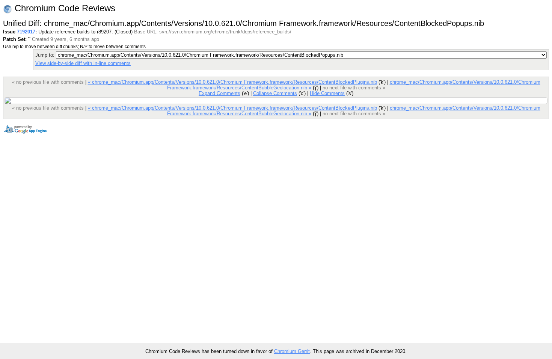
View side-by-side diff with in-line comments (83, 63)
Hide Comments (327, 93)
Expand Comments (219, 93)
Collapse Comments (275, 93)
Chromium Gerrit (292, 351)
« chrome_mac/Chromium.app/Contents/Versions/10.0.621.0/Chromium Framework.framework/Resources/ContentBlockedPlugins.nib (232, 82)
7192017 (26, 32)
